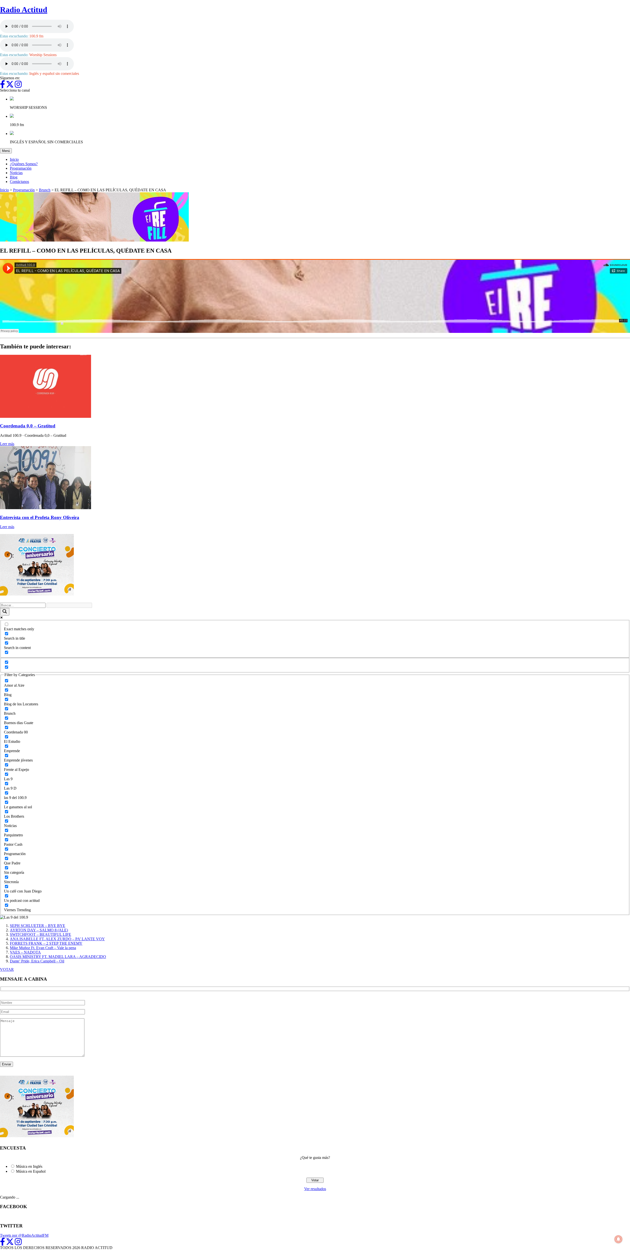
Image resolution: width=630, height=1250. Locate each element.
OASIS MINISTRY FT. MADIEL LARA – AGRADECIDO (58, 957)
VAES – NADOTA (25, 952)
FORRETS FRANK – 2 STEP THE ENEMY (46, 943)
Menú (7, 151)
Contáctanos (19, 181)
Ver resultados (315, 1189)
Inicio (14, 159)
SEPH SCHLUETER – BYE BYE (37, 926)
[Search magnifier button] (4, 612)
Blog (13, 177)
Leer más (7, 444)
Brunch (44, 190)
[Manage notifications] (618, 1239)
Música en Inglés (29, 1166)
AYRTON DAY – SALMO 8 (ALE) (39, 930)
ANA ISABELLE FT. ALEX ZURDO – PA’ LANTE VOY (57, 939)
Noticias (16, 173)
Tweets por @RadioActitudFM (24, 1235)
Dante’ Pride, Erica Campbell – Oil (37, 961)
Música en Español (31, 1171)
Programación (21, 168)
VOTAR (7, 969)
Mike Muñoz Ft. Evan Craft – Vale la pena (43, 948)
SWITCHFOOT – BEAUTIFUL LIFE (40, 934)
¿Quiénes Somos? (24, 164)
